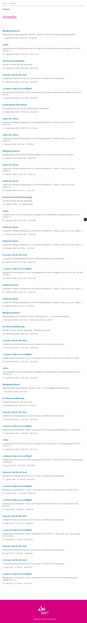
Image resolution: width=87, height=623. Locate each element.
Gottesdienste (43, 26)
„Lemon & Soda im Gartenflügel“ (17, 88)
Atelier (6, 44)
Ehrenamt (69, 26)
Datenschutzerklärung (49, 619)
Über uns (22, 26)
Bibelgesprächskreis (11, 151)
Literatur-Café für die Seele (15, 75)
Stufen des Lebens (10, 118)
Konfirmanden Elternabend (15, 105)
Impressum (37, 619)
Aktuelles (32, 26)
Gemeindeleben (57, 26)
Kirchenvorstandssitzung (13, 61)
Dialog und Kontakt (80, 26)
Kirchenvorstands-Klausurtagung (17, 197)
